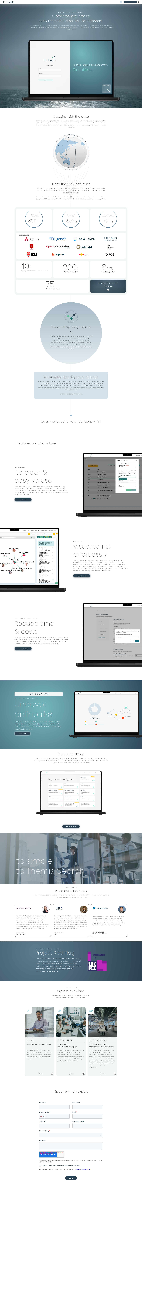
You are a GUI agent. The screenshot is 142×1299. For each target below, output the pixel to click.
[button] (56, 1)
